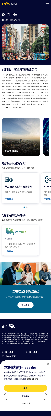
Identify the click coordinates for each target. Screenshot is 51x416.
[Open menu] (47, 3)
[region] (25, 388)
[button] (24, 207)
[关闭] (48, 363)
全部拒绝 (25, 396)
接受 (26, 388)
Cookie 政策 (10, 356)
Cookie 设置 (25, 403)
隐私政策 (9, 352)
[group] (20, 188)
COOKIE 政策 (33, 379)
